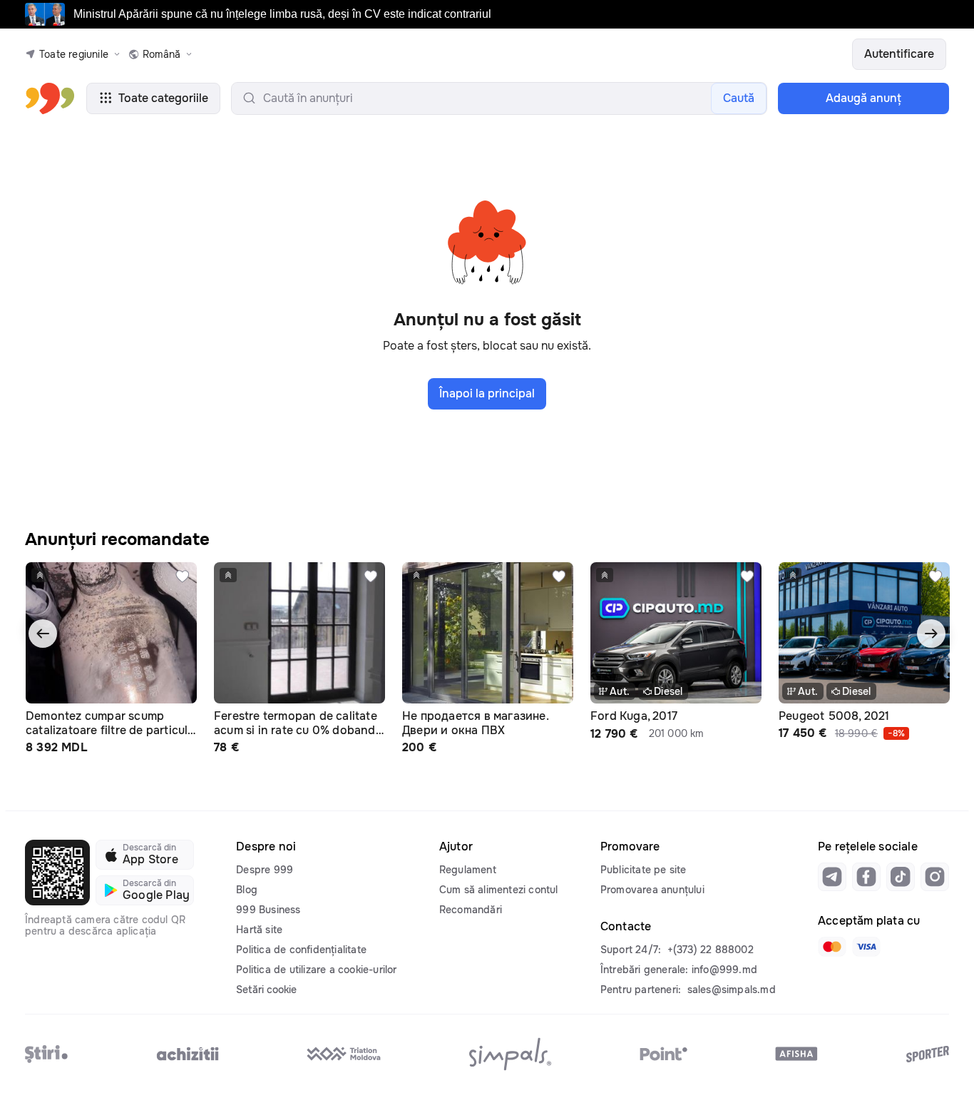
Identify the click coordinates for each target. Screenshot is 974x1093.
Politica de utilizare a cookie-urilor (316, 969)
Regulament (467, 869)
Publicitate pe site (643, 869)
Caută (738, 98)
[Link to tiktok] (900, 877)
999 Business (268, 909)
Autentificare (899, 53)
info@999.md (724, 969)
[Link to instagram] (935, 877)
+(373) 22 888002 (710, 949)
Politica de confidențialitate (301, 949)
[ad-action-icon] (182, 576)
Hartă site (259, 929)
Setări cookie (266, 989)
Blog (246, 889)
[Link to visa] (866, 947)
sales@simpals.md (731, 989)
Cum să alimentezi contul (498, 889)
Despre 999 (264, 869)
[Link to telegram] (832, 877)
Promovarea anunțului (652, 889)
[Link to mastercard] (832, 947)
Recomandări (470, 909)
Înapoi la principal (487, 393)
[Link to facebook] (866, 877)
